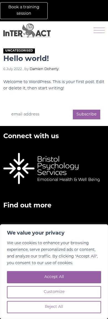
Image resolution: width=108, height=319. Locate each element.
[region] (54, 271)
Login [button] (58, 14)
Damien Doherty (44, 69)
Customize (54, 292)
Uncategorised (19, 50)
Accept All (54, 277)
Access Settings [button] (89, 10)
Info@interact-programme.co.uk (31, 145)
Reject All (54, 307)
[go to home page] (27, 31)
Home (8, 215)
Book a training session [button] (23, 10)
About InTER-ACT (19, 223)
